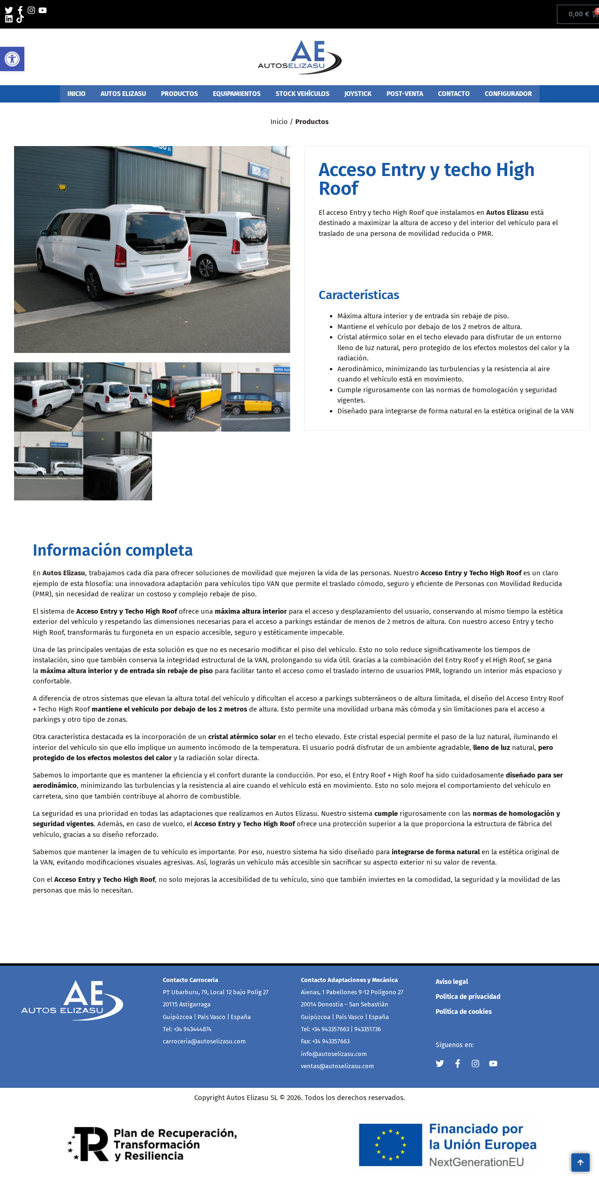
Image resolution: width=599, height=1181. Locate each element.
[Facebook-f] (20, 10)
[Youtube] (42, 10)
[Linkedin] (9, 19)
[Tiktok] (20, 19)
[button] (12, 59)
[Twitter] (9, 10)
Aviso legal (452, 982)
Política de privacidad (468, 997)
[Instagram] (31, 10)
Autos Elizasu (507, 212)
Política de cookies (464, 1012)
